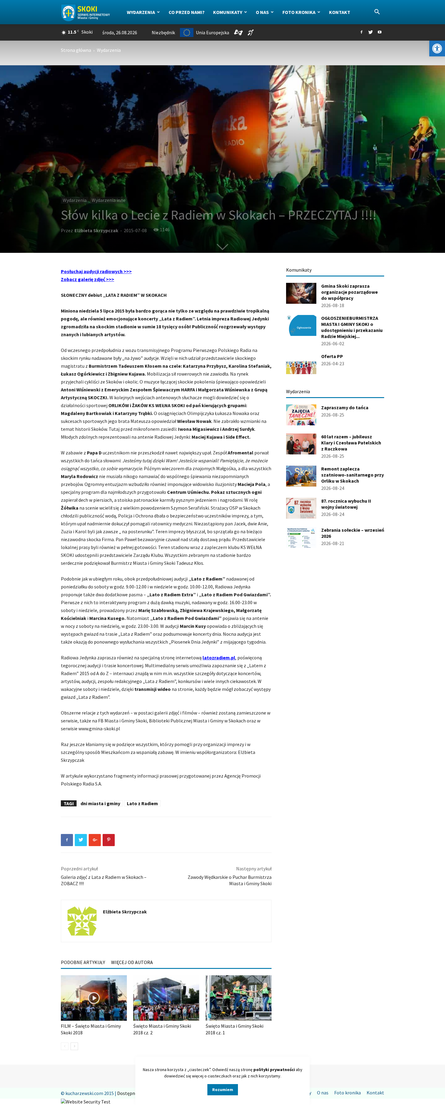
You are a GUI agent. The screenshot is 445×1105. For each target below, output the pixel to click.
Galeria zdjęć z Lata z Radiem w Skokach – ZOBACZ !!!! (104, 880)
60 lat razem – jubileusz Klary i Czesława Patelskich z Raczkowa (351, 443)
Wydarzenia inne (109, 200)
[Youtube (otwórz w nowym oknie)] (379, 32)
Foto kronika (298, 12)
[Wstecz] (64, 1046)
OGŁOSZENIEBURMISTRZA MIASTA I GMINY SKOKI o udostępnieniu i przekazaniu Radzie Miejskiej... (352, 327)
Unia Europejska (212, 32)
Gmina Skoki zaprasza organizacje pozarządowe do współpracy (349, 292)
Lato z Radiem (142, 803)
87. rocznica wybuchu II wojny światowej (346, 504)
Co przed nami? (187, 12)
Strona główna (76, 50)
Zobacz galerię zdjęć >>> (87, 279)
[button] (437, 48)
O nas (262, 12)
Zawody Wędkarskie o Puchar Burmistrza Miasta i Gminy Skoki (230, 880)
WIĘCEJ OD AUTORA (132, 962)
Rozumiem (222, 1089)
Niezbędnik (163, 32)
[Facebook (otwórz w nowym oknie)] (361, 32)
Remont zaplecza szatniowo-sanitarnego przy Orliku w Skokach (352, 475)
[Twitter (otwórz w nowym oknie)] (370, 32)
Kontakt (339, 12)
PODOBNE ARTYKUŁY (83, 962)
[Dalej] (74, 1046)
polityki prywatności (274, 1069)
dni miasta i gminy (100, 803)
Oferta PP (332, 356)
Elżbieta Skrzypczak (96, 230)
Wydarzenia (141, 12)
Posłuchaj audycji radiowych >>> (96, 271)
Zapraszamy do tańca (344, 407)
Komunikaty (227, 12)
